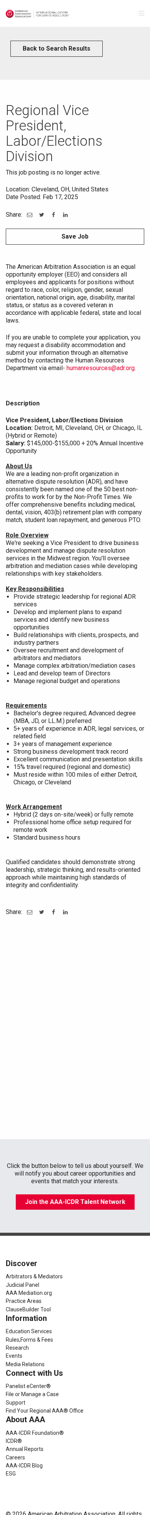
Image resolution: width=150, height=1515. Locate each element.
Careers (15, 1457)
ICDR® (14, 1441)
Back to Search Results (56, 48)
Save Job (75, 236)
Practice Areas (24, 1301)
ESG (11, 1474)
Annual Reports (24, 1449)
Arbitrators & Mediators (34, 1276)
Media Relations (25, 1364)
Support (15, 1403)
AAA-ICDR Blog (24, 1465)
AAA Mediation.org (29, 1293)
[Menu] (141, 13)
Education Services (29, 1331)
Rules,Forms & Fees (29, 1340)
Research (17, 1348)
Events (14, 1356)
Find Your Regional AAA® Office (44, 1411)
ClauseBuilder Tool (28, 1309)
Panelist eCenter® (28, 1386)
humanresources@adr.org (101, 368)
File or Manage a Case (32, 1394)
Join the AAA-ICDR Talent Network (75, 1201)
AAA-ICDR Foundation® (35, 1433)
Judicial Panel (22, 1285)
